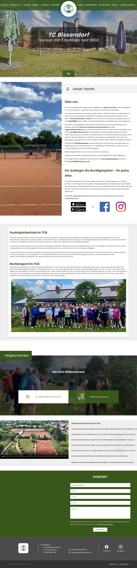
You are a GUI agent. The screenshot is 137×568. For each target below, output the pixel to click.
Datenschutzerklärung (106, 524)
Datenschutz (124, 564)
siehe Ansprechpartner (79, 550)
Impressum (113, 564)
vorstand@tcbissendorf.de (81, 552)
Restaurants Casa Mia (73, 140)
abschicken (100, 530)
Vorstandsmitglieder (110, 159)
